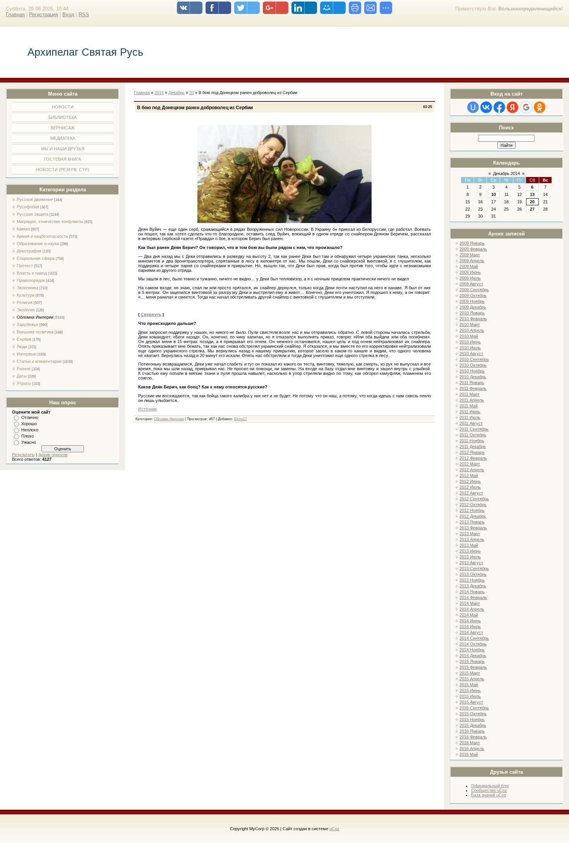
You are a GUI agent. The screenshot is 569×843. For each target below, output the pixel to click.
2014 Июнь (470, 620)
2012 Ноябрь (472, 510)
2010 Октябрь (473, 365)
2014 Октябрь (473, 644)
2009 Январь (472, 243)
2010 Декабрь (472, 376)
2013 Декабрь (472, 586)
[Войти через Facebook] (499, 107)
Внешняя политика (35, 332)
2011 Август (471, 423)
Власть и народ (32, 273)
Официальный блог (490, 785)
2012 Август (471, 493)
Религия (25, 302)
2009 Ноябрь (472, 301)
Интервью (26, 354)
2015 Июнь (470, 690)
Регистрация (43, 14)
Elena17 (240, 419)
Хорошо (29, 423)
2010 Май (468, 336)
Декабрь (176, 92)
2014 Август (471, 632)
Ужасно (28, 442)
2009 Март (469, 254)
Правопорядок (31, 280)
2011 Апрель (471, 400)
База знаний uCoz (488, 795)
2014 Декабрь (472, 655)
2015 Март (469, 673)
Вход (68, 14)
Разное (24, 368)
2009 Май (468, 266)
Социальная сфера (36, 258)
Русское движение (35, 199)
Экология (26, 309)
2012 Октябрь (473, 504)
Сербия (24, 339)
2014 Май (468, 615)
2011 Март (469, 394)
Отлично (29, 417)
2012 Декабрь (472, 516)
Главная (15, 14)
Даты (22, 376)
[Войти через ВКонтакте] (486, 107)
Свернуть (151, 314)
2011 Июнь (469, 411)
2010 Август (471, 353)
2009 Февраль (473, 249)
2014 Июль (470, 626)
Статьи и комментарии (39, 361)
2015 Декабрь (472, 725)
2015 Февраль (473, 667)
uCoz (334, 828)
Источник (147, 409)
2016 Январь (472, 731)
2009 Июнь (470, 272)
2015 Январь (472, 661)
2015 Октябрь (473, 713)
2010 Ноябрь (472, 371)
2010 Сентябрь (474, 359)
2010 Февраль (473, 318)
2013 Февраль (473, 527)
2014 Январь (472, 591)
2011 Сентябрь (473, 429)
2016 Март (469, 742)
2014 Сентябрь (474, 638)
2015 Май (468, 684)
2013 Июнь (470, 551)
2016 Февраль (473, 737)
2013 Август (471, 562)
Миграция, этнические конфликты (50, 221)
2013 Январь (472, 522)
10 (493, 194)
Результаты (23, 454)
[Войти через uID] (473, 107)
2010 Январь (472, 313)
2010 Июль (470, 347)
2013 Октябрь (473, 574)
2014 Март (469, 603)
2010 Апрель (471, 330)
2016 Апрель (471, 748)
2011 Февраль (473, 388)
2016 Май (468, 754)
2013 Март (469, 533)
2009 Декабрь (472, 307)
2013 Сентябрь (474, 568)
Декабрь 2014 (506, 173)
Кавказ (23, 229)
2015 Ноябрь (472, 719)
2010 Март (469, 324)
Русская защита (32, 214)
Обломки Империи (35, 317)
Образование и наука (38, 243)
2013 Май (468, 545)
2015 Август (471, 702)
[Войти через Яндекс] (512, 107)
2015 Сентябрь (474, 708)
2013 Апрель (471, 539)
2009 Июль (470, 278)
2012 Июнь (470, 481)
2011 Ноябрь (471, 440)
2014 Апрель (471, 609)
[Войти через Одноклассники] (539, 107)
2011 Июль (469, 417)
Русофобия (28, 206)
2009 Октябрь (473, 295)
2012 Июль (470, 487)
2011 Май (468, 405)
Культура (25, 295)
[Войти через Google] (526, 107)
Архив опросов (53, 454)
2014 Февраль (473, 597)
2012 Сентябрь (474, 498)
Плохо (27, 436)
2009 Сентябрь (474, 289)
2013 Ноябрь (472, 580)
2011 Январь (471, 382)
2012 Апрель (471, 469)
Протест (25, 265)
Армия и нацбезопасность (42, 236)
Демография (29, 251)
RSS (84, 14)
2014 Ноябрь (472, 649)
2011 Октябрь (472, 435)
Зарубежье (27, 324)
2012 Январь (472, 452)
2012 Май (468, 475)
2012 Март (469, 464)
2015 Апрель (471, 678)
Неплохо (29, 430)
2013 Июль (470, 557)
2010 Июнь (470, 342)
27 (532, 209)
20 (532, 201)
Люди (22, 346)
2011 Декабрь (472, 446)
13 (532, 194)
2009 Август (471, 284)
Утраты (24, 383)
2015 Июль (470, 696)
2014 (159, 92)
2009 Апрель (471, 260)
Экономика (27, 287)
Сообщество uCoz (489, 790)
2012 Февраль (473, 458)
